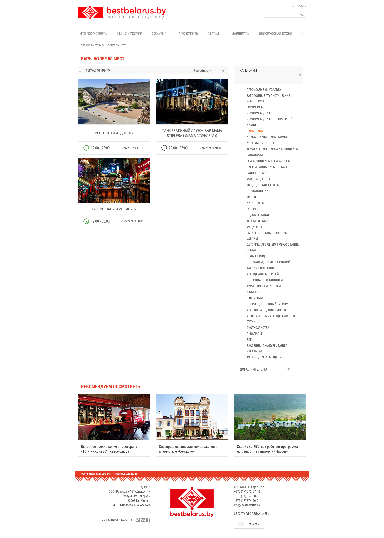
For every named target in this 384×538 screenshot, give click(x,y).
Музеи (251, 197)
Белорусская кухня (275, 33)
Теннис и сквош (258, 221)
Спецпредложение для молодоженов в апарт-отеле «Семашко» (188, 449)
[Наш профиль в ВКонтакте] (143, 520)
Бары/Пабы (255, 131)
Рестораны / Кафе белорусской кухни (269, 122)
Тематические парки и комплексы (272, 149)
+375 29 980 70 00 (210, 148)
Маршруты (240, 33)
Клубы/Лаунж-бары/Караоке (268, 137)
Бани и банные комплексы (267, 167)
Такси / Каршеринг (261, 268)
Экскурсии (255, 298)
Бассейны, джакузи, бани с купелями (267, 348)
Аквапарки (255, 333)
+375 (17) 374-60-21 (247, 500)
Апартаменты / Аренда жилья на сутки (271, 319)
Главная (86, 45)
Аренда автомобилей (263, 274)
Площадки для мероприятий (268, 262)
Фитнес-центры (258, 179)
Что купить (188, 33)
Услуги (99, 45)
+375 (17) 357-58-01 (247, 496)
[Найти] (301, 14)
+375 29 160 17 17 (132, 148)
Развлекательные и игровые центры (268, 235)
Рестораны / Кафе (259, 113)
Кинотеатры (256, 203)
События (160, 33)
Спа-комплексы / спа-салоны (269, 161)
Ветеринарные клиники (265, 280)
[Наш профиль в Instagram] (138, 520)
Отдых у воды (257, 256)
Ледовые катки (258, 215)
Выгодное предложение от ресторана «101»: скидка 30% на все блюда (109, 449)
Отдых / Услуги (129, 33)
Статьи (214, 33)
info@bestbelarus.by (247, 505)
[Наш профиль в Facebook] (148, 520)
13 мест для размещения (265, 357)
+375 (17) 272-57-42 (247, 491)
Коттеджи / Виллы (260, 143)
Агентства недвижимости (266, 310)
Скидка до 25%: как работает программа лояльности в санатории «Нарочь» (267, 449)
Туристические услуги (264, 286)
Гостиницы (255, 107)
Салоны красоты (259, 173)
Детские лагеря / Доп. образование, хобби (273, 247)
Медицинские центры (263, 185)
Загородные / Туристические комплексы (268, 98)
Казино (252, 292)
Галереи (253, 209)
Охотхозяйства (258, 327)
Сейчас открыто (98, 70)
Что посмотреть (93, 33)
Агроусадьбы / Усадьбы (264, 89)
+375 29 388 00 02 (132, 221)
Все (249, 339)
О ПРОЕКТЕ (299, 5)
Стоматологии (257, 191)
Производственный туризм (267, 304)
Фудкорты (254, 227)
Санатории (255, 155)
